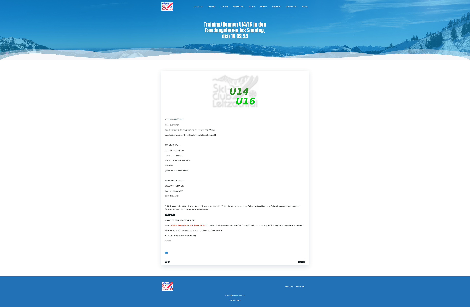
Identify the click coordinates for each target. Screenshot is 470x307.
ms (170, 119)
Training (212, 7)
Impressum (300, 286)
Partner (263, 7)
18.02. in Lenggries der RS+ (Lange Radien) (188, 225)
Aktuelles (198, 7)
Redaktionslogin (235, 300)
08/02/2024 (178, 119)
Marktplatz (238, 7)
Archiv (305, 7)
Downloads (291, 7)
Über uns (276, 7)
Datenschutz (289, 286)
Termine (224, 7)
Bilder (252, 7)
